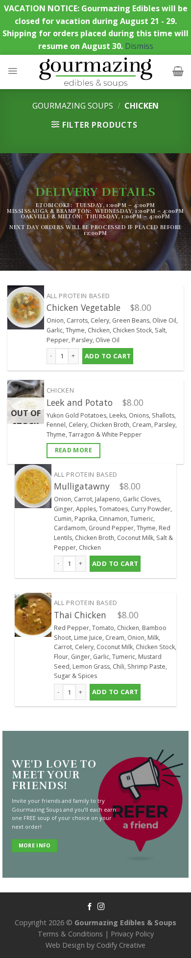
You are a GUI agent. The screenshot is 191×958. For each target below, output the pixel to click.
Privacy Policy (132, 933)
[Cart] (178, 71)
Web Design (65, 945)
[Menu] (12, 71)
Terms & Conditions (70, 933)
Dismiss (139, 46)
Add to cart (108, 355)
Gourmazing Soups (72, 105)
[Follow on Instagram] (101, 907)
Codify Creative (120, 945)
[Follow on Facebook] (90, 907)
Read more (73, 450)
